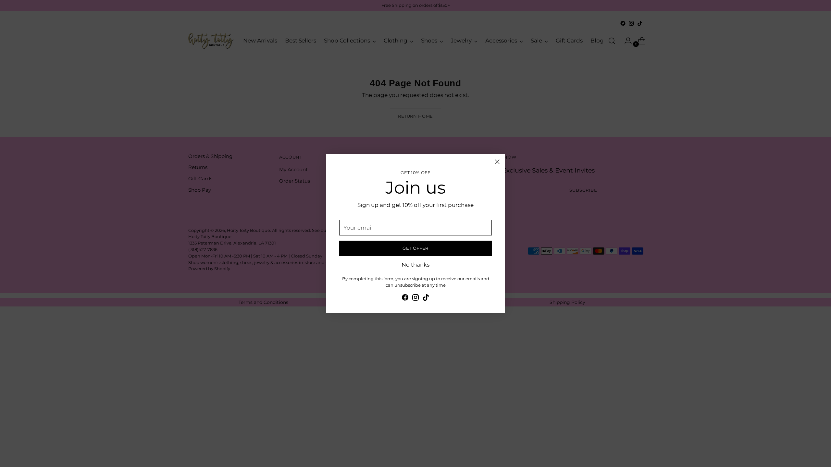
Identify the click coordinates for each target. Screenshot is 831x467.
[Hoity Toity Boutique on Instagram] (415, 298)
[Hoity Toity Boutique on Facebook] (405, 298)
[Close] (497, 162)
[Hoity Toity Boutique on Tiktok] (426, 298)
